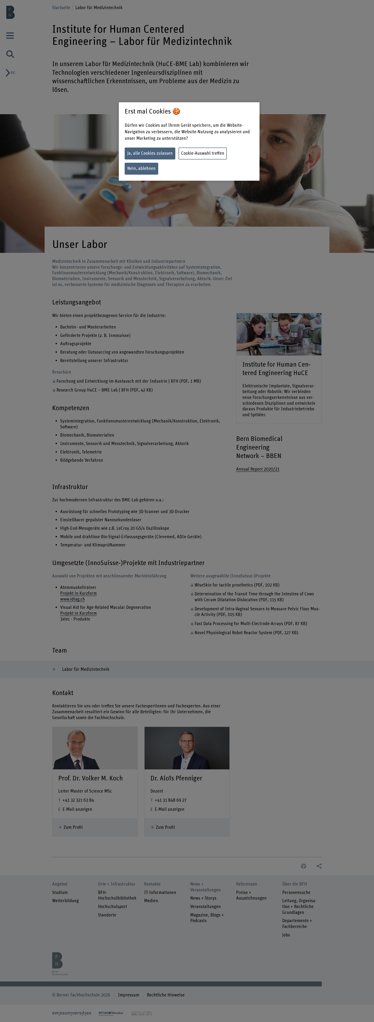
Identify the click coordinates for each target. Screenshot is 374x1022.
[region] (189, 141)
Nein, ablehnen (141, 168)
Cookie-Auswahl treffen (202, 153)
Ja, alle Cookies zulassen (150, 153)
